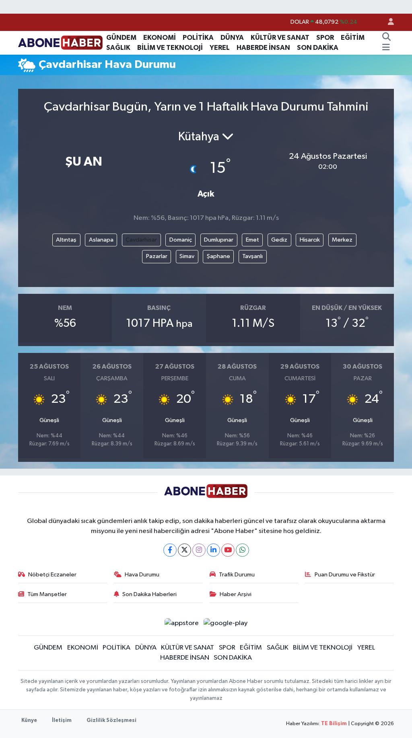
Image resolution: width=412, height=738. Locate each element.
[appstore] (181, 623)
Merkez (342, 240)
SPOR (325, 37)
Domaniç (180, 240)
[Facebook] (170, 550)
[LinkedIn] (213, 550)
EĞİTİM (353, 37)
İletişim (62, 720)
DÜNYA (232, 37)
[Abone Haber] (60, 42)
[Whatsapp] (242, 550)
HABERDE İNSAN (263, 47)
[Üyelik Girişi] (387, 22)
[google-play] (225, 623)
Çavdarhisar (141, 240)
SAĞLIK (118, 47)
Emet (252, 240)
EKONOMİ (159, 37)
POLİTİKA (198, 37)
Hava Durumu (142, 575)
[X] (184, 550)
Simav (186, 256)
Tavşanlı (252, 256)
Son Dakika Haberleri (149, 594)
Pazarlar (156, 256)
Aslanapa (101, 240)
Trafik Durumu (237, 575)
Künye (29, 720)
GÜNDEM (121, 37)
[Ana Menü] (386, 48)
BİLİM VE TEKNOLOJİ (170, 47)
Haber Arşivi (235, 594)
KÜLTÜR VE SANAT (280, 37)
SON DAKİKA (317, 47)
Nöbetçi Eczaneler (52, 575)
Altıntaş (66, 240)
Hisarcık (310, 240)
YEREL (220, 47)
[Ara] (386, 38)
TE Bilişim (334, 723)
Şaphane (218, 256)
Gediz (279, 240)
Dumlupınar (218, 240)
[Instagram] (199, 550)
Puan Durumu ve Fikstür (345, 575)
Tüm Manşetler (47, 594)
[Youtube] (228, 550)
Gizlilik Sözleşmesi (111, 720)
